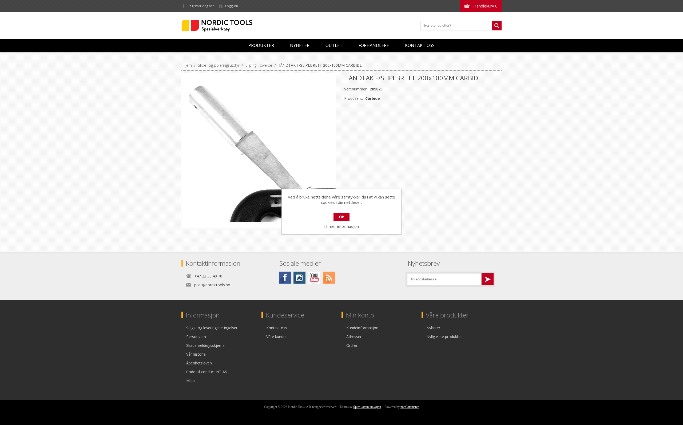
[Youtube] (314, 278)
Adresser (354, 336)
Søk (497, 25)
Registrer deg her (201, 6)
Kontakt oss (420, 45)
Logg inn (231, 6)
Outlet (334, 45)
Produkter (261, 45)
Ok (341, 217)
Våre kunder (276, 336)
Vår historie (196, 354)
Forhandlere (374, 45)
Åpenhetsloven (199, 363)
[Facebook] (285, 278)
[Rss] (329, 278)
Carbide (372, 98)
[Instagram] (299, 278)
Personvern (196, 336)
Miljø (190, 380)
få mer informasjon (341, 226)
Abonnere (488, 279)
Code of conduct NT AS (206, 371)
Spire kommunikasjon (367, 407)
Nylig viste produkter (444, 336)
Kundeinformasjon (362, 327)
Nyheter (299, 45)
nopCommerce (409, 407)
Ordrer (352, 345)
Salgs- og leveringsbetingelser (211, 327)
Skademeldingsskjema (205, 345)
